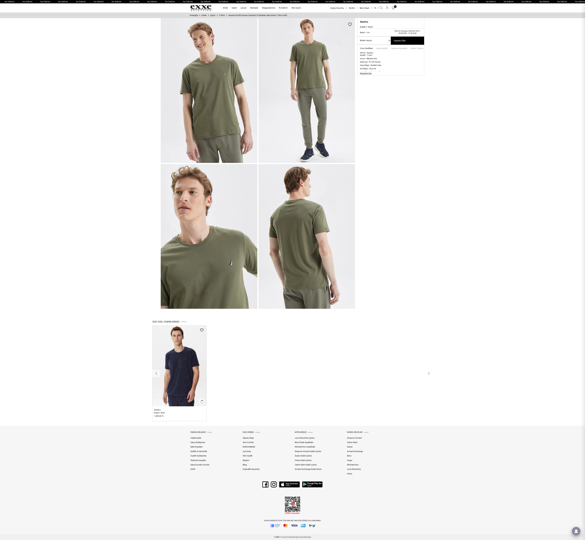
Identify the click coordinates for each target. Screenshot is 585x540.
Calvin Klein (352, 442)
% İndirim (283, 7)
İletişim (246, 460)
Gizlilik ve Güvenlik (198, 451)
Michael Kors (353, 464)
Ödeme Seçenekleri (399, 48)
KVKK (192, 469)
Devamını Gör (366, 73)
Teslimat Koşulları (198, 460)
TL (375, 8)
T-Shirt (222, 15)
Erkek (225, 7)
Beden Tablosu (417, 48)
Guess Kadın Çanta (303, 455)
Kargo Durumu (337, 8)
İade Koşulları (382, 48)
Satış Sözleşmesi (197, 442)
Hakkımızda (195, 438)
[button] (156, 373)
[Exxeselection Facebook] (265, 485)
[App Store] (289, 485)
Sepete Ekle (400, 40)
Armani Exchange (355, 451)
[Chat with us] (576, 531)
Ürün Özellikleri (366, 48)
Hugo (349, 460)
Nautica (364, 21)
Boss (349, 455)
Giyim (212, 15)
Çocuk (243, 7)
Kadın (234, 7)
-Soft (277, 537)
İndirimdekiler (249, 446)
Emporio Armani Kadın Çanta (308, 451)
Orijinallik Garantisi (251, 469)
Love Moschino (354, 469)
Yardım (352, 8)
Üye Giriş (247, 451)
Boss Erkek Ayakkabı (304, 442)
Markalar (254, 7)
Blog (245, 464)
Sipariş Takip (248, 438)
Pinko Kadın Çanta (303, 460)
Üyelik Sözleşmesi (198, 455)
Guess (350, 446)
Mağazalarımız (268, 7)
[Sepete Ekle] (202, 402)
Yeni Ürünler (248, 442)
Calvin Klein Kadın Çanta (306, 464)
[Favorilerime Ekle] (201, 330)
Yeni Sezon (296, 7)
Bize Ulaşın (364, 8)
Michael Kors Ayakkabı (305, 446)
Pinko (349, 473)
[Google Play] (312, 485)
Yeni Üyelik (247, 455)
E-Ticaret (283, 537)
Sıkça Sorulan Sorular (199, 464)
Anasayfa (194, 15)
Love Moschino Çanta (304, 438)
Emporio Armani (354, 438)
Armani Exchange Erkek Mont (308, 469)
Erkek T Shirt (159, 413)
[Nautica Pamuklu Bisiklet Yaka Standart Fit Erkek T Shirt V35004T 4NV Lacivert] (179, 365)
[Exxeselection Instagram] (274, 485)
